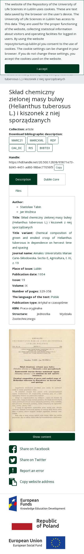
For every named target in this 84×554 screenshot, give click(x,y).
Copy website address (37, 481)
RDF (53, 140)
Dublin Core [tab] (51, 179)
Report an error (32, 470)
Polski (55, 297)
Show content (42, 437)
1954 (41, 274)
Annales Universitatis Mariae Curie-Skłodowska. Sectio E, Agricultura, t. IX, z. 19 (42, 258)
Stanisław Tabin (30, 207)
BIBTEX (45, 148)
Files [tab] (18, 191)
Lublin (37, 268)
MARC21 (17, 140)
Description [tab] (23, 179)
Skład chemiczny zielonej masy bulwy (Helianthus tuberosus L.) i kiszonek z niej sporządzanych (42, 222)
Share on (34, 449)
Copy (59, 167)
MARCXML (37, 140)
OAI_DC (17, 148)
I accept (42, 69)
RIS (31, 148)
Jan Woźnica (28, 212)
